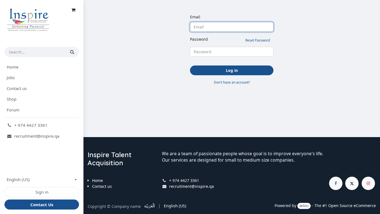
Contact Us (41, 204)
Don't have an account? (232, 82)
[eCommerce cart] (73, 10)
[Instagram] (368, 183)
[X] (352, 183)
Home (97, 180)
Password (230, 40)
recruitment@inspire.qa (191, 186)
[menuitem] (41, 67)
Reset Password (257, 40)
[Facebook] (335, 183)
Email (195, 17)
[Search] (72, 52)
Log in (232, 70)
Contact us (102, 186)
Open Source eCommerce (352, 205)
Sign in (41, 192)
